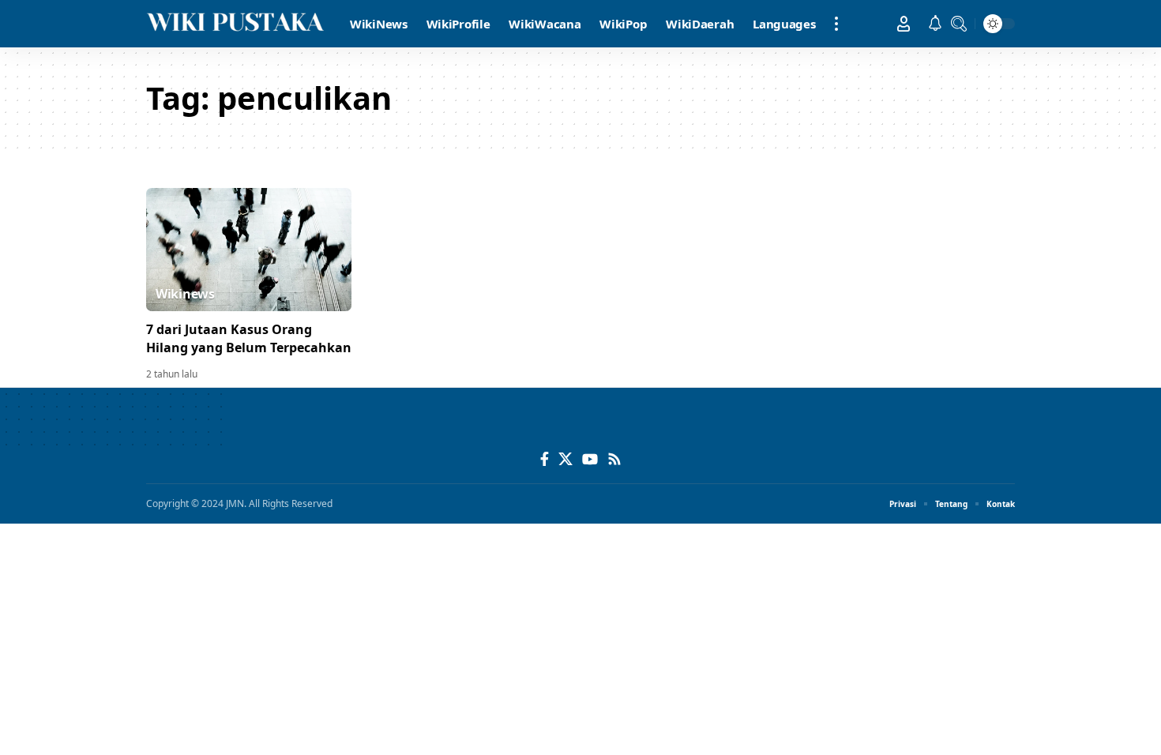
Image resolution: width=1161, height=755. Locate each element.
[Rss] (614, 459)
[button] (836, 23)
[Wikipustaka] (235, 23)
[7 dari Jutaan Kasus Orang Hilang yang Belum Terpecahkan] (248, 249)
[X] (565, 459)
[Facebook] (544, 459)
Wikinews (185, 293)
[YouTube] (590, 459)
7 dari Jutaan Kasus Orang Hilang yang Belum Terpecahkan (248, 338)
